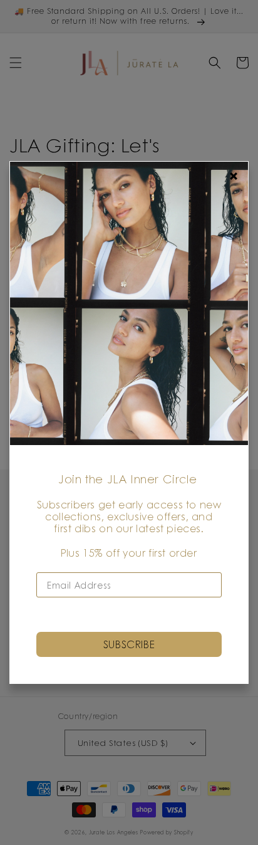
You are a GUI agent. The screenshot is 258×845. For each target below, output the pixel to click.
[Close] (234, 176)
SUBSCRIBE (129, 644)
